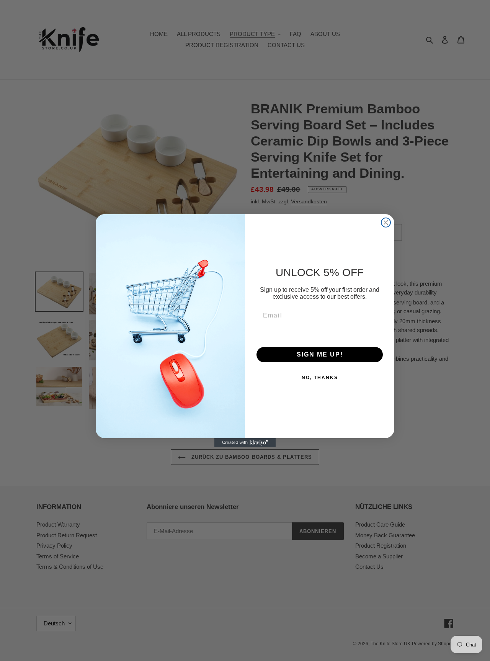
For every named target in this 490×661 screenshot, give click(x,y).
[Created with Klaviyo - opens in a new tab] (245, 442)
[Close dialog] (385, 222)
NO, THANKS (320, 377)
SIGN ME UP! (320, 354)
